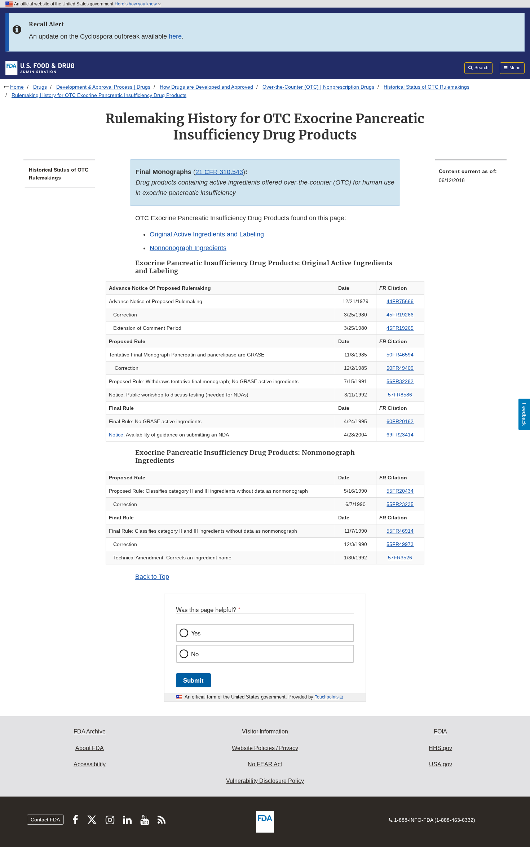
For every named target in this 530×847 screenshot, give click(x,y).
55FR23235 (400, 504)
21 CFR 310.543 (219, 172)
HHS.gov (440, 748)
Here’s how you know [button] (136, 3)
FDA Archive (90, 731)
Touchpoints (327, 697)
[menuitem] (471, 178)
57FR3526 (400, 557)
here (175, 36)
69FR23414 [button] (400, 435)
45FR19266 (400, 315)
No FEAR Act (265, 764)
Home (17, 87)
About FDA (89, 748)
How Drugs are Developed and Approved (206, 87)
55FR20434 (400, 491)
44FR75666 (400, 301)
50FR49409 (400, 368)
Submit (193, 680)
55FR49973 (400, 544)
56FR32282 (400, 381)
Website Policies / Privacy (265, 748)
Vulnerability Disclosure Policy (265, 781)
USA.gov (440, 764)
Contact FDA (45, 819)
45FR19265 (400, 328)
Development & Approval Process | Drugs (103, 87)
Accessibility (90, 764)
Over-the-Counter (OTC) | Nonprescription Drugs (318, 87)
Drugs (40, 87)
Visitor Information (265, 731)
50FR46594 (400, 355)
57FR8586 (400, 395)
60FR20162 (400, 421)
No (195, 653)
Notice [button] (116, 435)
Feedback (524, 414)
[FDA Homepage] (39, 68)
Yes (195, 633)
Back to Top (152, 576)
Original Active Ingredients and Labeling (207, 234)
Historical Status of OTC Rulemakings (426, 87)
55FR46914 (400, 531)
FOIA (440, 731)
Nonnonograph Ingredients (188, 248)
